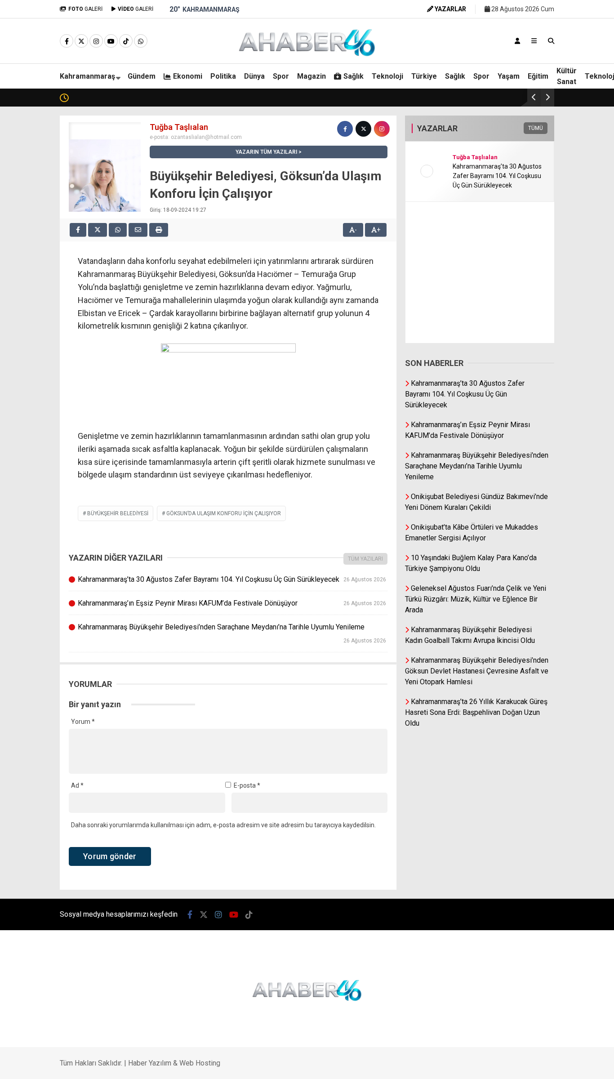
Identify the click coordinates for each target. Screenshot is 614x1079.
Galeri (528, 68)
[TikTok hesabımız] (126, 41)
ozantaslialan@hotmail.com (206, 137)
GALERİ (85, 9)
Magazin (523, 315)
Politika (521, 261)
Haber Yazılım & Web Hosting (174, 1063)
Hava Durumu (535, 406)
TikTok (561, 660)
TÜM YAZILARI (365, 559)
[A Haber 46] (307, 54)
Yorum (83, 721)
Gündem (523, 224)
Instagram (561, 610)
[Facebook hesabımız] (66, 41)
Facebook (560, 559)
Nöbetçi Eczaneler (545, 387)
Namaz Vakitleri (543, 424)
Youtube (561, 635)
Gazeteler (533, 443)
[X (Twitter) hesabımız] (557, 584)
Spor (518, 297)
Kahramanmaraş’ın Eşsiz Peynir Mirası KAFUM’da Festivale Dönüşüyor (231, 603)
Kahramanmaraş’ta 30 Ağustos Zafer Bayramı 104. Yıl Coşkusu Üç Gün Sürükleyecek (231, 579)
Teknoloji (524, 351)
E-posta (247, 785)
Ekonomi (523, 243)
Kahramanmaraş (87, 76)
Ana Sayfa (535, 50)
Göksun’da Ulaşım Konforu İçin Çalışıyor (223, 513)
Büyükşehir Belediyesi (117, 513)
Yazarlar (531, 106)
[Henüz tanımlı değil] (345, 129)
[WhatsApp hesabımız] (140, 41)
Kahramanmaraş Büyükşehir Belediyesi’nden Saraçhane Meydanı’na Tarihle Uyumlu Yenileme (231, 633)
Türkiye (424, 76)
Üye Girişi (530, 144)
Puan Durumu (538, 462)
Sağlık (519, 333)
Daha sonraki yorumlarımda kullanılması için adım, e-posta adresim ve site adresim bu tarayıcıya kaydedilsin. (223, 825)
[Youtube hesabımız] (111, 41)
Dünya (520, 279)
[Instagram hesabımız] (96, 41)
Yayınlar (530, 182)
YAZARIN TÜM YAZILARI (266, 152)
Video (525, 87)
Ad (77, 785)
